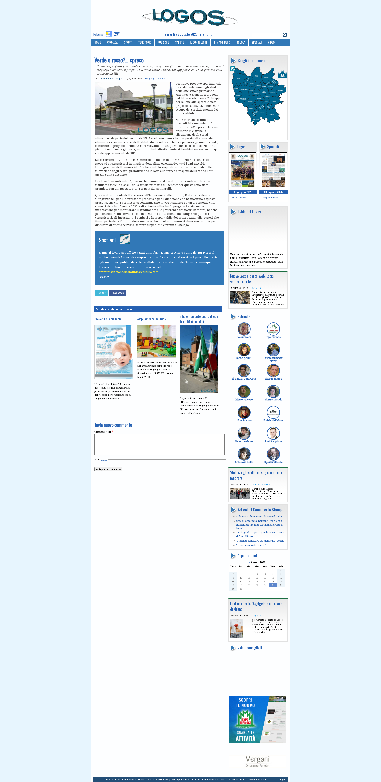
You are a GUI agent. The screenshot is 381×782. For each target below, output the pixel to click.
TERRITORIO (144, 42)
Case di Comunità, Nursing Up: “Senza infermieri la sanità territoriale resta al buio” (259, 524)
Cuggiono (256, 615)
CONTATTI (100, 49)
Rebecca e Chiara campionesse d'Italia (259, 516)
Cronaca (255, 484)
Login (282, 779)
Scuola (161, 78)
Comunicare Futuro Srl (211, 779)
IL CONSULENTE (198, 42)
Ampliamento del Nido (151, 318)
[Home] (190, 15)
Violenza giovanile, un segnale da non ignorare (256, 475)
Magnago (150, 78)
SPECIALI (257, 42)
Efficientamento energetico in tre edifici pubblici (199, 319)
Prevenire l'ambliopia (108, 318)
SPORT (128, 42)
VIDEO (271, 42)
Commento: (103, 431)
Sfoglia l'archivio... (240, 197)
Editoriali (256, 288)
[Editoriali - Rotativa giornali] (240, 303)
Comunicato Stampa (111, 78)
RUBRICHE (163, 42)
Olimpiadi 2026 (273, 192)
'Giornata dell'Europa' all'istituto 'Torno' (260, 540)
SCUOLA (240, 42)
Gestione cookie (257, 779)
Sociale (266, 484)
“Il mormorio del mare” (251, 545)
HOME (97, 42)
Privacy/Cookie (236, 779)
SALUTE (179, 42)
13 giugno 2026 (243, 192)
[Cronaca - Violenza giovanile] (240, 497)
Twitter (101, 292)
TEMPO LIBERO (222, 42)
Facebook (117, 292)
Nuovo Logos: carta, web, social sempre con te (252, 278)
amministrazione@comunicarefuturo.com (129, 272)
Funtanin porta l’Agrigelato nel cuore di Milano (256, 606)
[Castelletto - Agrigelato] (236, 637)
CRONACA (112, 42)
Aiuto (103, 459)
